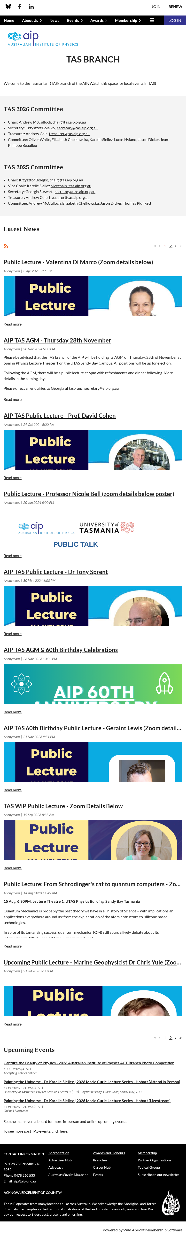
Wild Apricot (134, 1230)
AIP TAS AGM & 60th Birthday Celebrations (61, 649)
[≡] (151, 20)
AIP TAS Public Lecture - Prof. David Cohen (60, 415)
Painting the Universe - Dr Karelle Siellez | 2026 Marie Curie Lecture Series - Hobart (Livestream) (87, 1100)
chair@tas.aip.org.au (69, 122)
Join (156, 6)
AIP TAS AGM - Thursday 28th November (57, 340)
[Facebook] (20, 6)
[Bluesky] (8, 6)
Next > (176, 246)
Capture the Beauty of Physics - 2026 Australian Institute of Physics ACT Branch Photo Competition (89, 1062)
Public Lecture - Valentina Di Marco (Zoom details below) (78, 261)
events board (36, 1121)
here (63, 1131)
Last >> (180, 246)
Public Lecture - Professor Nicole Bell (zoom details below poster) (89, 493)
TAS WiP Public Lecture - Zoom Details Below (63, 805)
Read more (13, 324)
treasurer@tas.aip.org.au (69, 133)
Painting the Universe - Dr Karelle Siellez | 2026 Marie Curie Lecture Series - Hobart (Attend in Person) (92, 1081)
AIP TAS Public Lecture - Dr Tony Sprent (56, 571)
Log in (175, 20)
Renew (175, 6)
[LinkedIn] (31, 6)
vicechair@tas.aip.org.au (71, 185)
